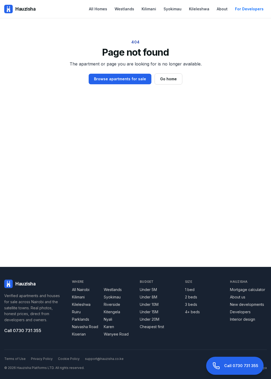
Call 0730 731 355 (22, 330)
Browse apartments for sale (120, 79)
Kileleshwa (199, 9)
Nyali (108, 319)
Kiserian (79, 334)
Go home (168, 79)
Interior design (242, 319)
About (222, 9)
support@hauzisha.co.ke (104, 359)
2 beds (191, 297)
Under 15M (149, 312)
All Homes (98, 9)
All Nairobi (80, 289)
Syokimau (173, 9)
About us (237, 297)
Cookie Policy (69, 359)
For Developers (249, 9)
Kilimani (149, 9)
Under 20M (149, 319)
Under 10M (149, 304)
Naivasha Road (85, 326)
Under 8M (148, 297)
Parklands (80, 319)
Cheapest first (152, 326)
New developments (247, 304)
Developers (240, 312)
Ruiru (76, 312)
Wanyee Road (116, 334)
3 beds (191, 304)
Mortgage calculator (247, 289)
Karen (109, 326)
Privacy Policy (42, 359)
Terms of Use (15, 359)
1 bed (190, 289)
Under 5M (148, 289)
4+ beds (192, 312)
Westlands (124, 9)
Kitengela (112, 312)
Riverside (112, 304)
